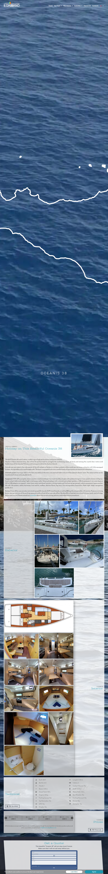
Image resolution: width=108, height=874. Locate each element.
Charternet (87, 6)
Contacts (95, 6)
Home (51, 6)
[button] (6, 818)
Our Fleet (57, 6)
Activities (77, 6)
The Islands (67, 6)
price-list (33, 495)
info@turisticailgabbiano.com (48, 828)
